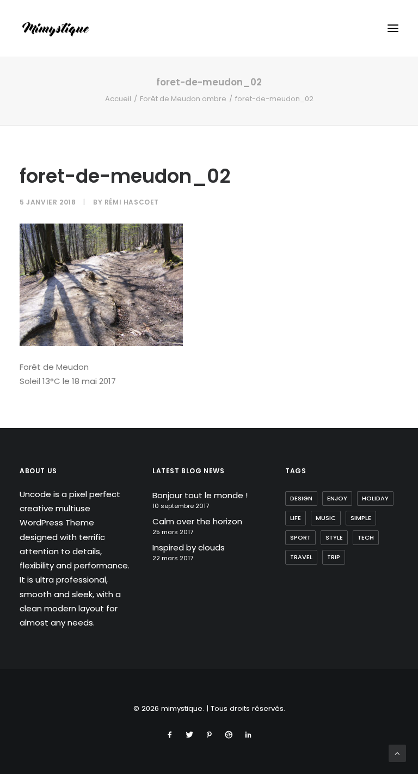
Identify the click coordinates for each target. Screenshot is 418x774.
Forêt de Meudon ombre (183, 99)
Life (295, 517)
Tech (366, 537)
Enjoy (337, 498)
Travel (301, 557)
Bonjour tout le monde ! (200, 495)
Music (326, 517)
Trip (333, 557)
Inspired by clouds (188, 547)
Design (301, 498)
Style (334, 537)
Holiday (375, 498)
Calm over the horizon (197, 521)
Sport (300, 537)
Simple (361, 517)
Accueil (118, 99)
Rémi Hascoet (131, 202)
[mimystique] (56, 28)
